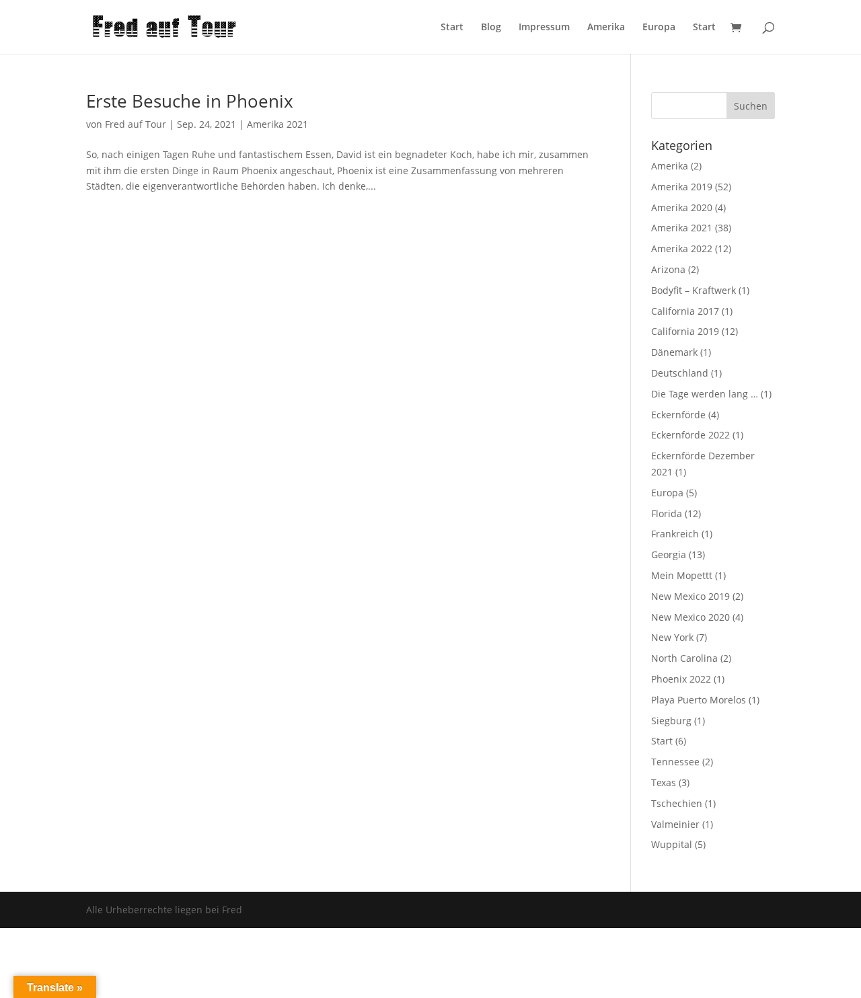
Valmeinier (675, 824)
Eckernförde (678, 414)
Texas (663, 782)
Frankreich (675, 533)
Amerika (606, 27)
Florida (666, 513)
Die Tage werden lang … (704, 393)
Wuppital (671, 844)
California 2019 (685, 331)
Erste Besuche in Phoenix (189, 101)
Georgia (668, 554)
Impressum (544, 27)
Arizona (668, 269)
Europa (658, 27)
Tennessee (675, 761)
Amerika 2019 (681, 186)
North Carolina (684, 658)
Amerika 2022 (681, 248)
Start (452, 27)
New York (672, 637)
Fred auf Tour (135, 124)
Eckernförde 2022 (690, 434)
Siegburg (671, 720)
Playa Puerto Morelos (698, 699)
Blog (491, 27)
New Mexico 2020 (690, 617)
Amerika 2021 (277, 124)
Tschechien (676, 803)
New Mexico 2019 (690, 596)
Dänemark (674, 352)
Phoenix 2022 (681, 679)
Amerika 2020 (681, 207)
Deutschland (679, 373)
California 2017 (685, 311)
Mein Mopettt (681, 575)
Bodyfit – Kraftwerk (693, 290)
